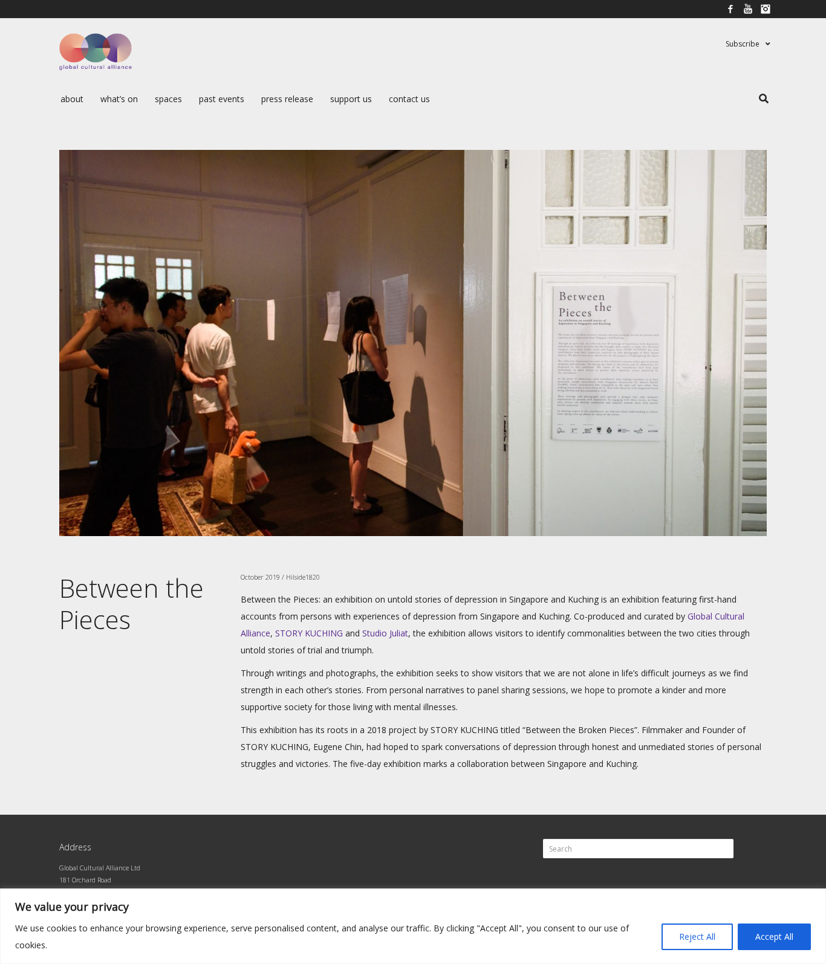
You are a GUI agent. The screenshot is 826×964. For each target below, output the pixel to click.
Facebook (730, 9)
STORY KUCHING (309, 633)
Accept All (774, 936)
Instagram (765, 9)
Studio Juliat (385, 633)
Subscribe (742, 44)
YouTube (748, 9)
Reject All (697, 936)
